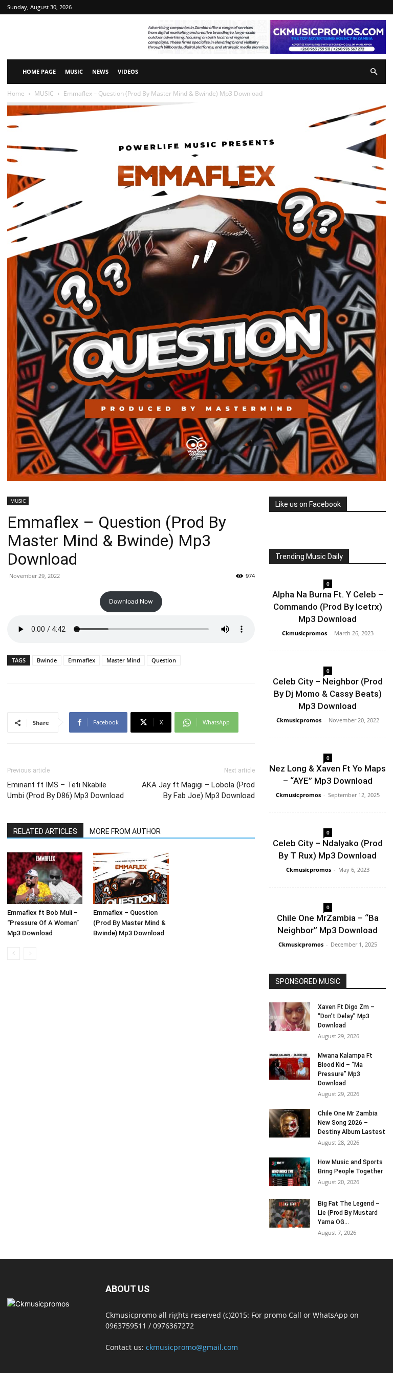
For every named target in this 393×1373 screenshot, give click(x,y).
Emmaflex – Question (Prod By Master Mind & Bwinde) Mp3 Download (129, 923)
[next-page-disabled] (30, 953)
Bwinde (47, 660)
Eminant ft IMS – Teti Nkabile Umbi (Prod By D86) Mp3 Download (65, 790)
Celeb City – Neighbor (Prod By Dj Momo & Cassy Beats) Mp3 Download (328, 693)
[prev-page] (13, 953)
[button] (373, 72)
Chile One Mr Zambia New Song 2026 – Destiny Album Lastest (351, 1122)
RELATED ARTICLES (45, 831)
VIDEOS (128, 71)
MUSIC (74, 71)
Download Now (131, 601)
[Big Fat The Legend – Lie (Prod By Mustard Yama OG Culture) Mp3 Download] (289, 1213)
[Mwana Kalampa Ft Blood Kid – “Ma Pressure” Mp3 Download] (289, 1065)
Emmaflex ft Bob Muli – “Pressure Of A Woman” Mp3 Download (43, 923)
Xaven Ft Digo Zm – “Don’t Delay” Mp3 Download (346, 1016)
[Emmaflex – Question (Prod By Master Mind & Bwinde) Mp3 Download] (130, 878)
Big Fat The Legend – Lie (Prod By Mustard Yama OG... (349, 1213)
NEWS (100, 71)
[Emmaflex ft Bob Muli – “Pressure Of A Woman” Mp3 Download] (44, 878)
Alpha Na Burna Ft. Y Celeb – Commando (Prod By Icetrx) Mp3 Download (327, 606)
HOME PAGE (39, 71)
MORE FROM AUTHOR (125, 831)
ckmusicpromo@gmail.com (192, 1347)
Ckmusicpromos (304, 633)
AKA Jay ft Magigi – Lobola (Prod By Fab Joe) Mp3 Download (198, 790)
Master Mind (123, 660)
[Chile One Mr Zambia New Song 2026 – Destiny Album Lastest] (289, 1123)
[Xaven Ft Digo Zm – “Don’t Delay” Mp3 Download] (289, 1016)
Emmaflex (81, 660)
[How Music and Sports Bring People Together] (289, 1171)
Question (163, 660)
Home (16, 93)
